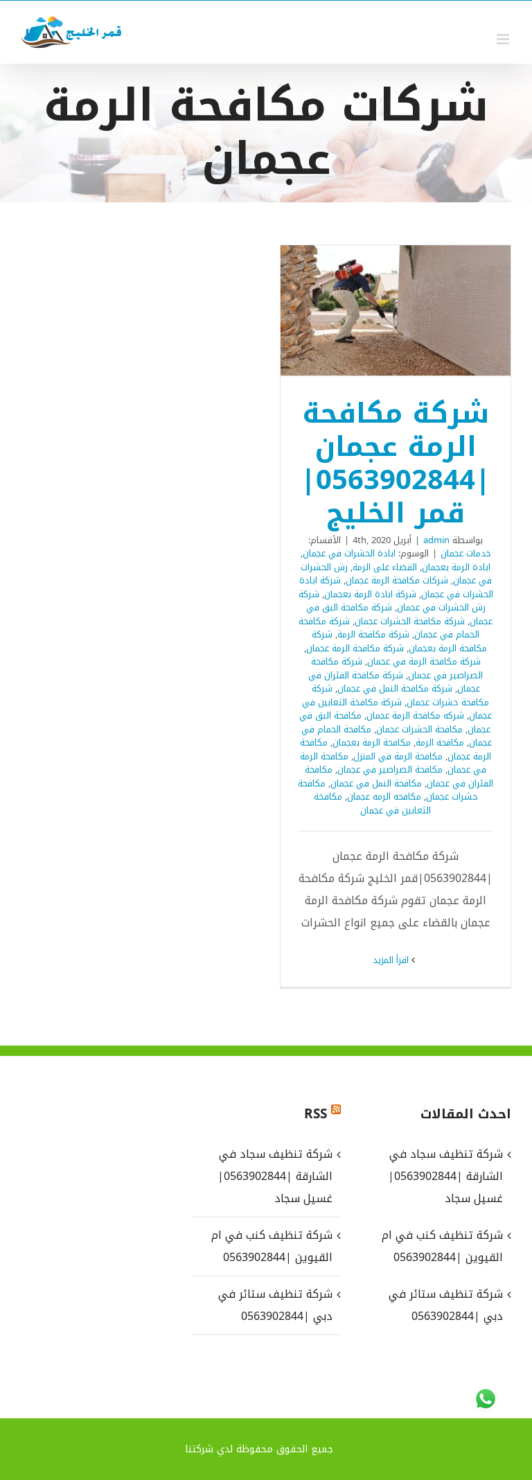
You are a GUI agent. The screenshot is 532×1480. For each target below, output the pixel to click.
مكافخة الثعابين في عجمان (373, 803)
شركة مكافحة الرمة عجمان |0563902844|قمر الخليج (414, 310)
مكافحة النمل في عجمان (376, 783)
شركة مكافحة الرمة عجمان (355, 648)
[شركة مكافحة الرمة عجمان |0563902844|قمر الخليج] (396, 310)
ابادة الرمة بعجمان (456, 567)
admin (436, 540)
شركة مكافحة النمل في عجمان (394, 688)
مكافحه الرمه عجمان (384, 796)
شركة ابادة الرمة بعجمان (370, 594)
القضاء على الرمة (385, 567)
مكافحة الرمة (440, 742)
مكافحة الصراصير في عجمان (390, 769)
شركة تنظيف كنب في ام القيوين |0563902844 (271, 1246)
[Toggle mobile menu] (504, 39)
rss (315, 1114)
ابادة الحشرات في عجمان (349, 553)
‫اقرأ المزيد (392, 960)
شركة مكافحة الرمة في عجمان (424, 661)
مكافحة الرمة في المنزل (398, 756)
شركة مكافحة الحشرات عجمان (410, 621)
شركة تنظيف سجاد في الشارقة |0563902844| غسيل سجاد (275, 1176)
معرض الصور (377, 310)
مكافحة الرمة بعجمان (371, 742)
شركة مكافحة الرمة (373, 634)
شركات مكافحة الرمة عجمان (397, 580)
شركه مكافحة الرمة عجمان (415, 715)
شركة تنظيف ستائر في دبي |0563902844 (275, 1305)
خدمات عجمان (466, 553)
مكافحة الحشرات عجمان (419, 729)
